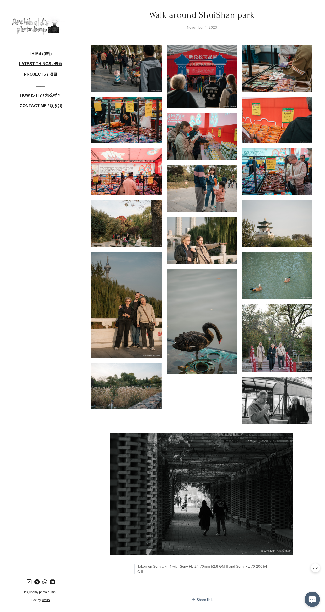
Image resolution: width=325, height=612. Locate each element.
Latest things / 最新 (40, 64)
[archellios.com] (40, 22)
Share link (205, 600)
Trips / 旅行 (40, 53)
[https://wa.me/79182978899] (44, 582)
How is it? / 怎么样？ (40, 95)
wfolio (46, 600)
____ (40, 84)
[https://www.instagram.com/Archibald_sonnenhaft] (29, 582)
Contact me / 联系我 (41, 106)
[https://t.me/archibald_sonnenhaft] (37, 582)
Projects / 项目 (40, 74)
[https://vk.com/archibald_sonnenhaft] (52, 582)
